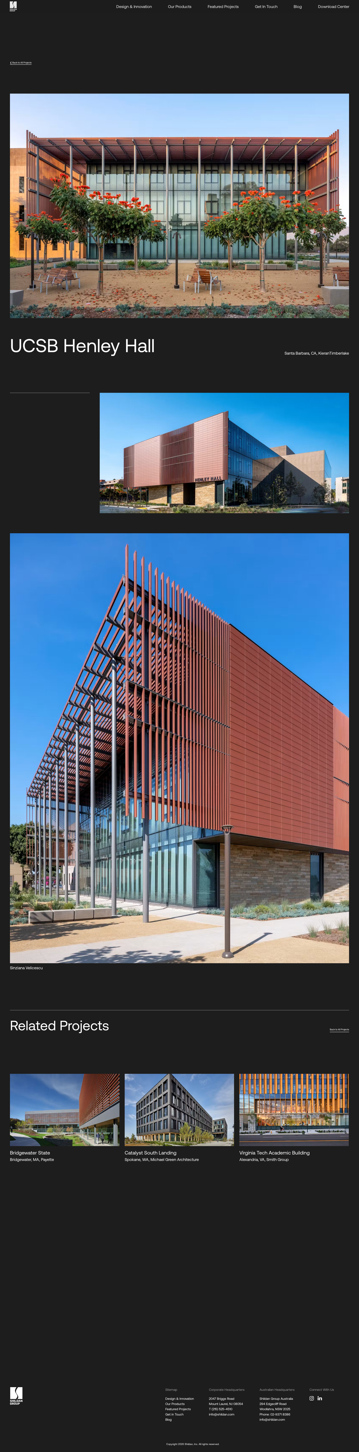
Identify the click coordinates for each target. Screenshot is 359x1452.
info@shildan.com (221, 1414)
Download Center (333, 6)
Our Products (179, 6)
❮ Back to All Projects (21, 62)
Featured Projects (223, 6)
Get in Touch (174, 1414)
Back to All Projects (339, 1029)
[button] (330, 101)
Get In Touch (266, 6)
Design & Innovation (134, 6)
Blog (298, 6)
